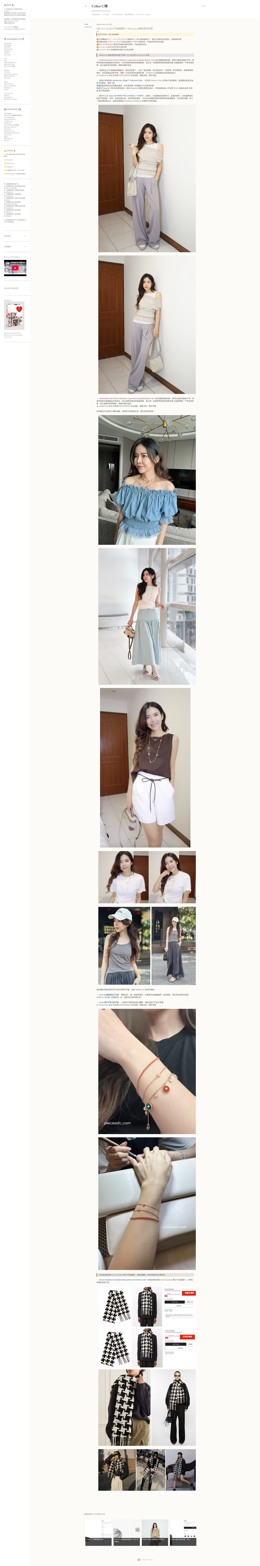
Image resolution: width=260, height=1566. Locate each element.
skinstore (7, 123)
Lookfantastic (9, 117)
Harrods (7, 55)
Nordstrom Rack (10, 99)
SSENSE (7, 47)
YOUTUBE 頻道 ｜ (118, 14)
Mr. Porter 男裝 (9, 66)
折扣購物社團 (107, 44)
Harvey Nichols (10, 119)
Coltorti (7, 72)
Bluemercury (9, 131)
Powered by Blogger (147, 1559)
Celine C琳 (100, 6)
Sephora (7, 129)
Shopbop (7, 43)
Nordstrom (8, 97)
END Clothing (9, 76)
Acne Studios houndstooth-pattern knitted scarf (123, 1280)
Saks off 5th (8, 84)
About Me (140, 14)
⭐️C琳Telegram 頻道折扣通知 (14, 174)
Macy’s (6, 95)
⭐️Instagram (9, 167)
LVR (5, 61)
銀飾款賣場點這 (117, 70)
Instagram (103, 47)
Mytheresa (8, 49)
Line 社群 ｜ (106, 14)
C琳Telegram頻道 (115, 42)
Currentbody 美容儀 (11, 125)
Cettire (6, 70)
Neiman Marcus (10, 127)
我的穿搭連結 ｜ (130, 14)
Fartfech (7, 51)
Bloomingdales (10, 86)
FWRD (6, 53)
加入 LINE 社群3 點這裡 (117, 39)
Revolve (7, 78)
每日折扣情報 (88, 27)
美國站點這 (101, 86)
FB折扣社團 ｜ (96, 14)
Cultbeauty (8, 121)
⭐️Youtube (8, 160)
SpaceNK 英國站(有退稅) (13, 115)
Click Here (8, 337)
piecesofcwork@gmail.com (14, 29)
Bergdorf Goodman (11, 133)
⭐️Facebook (9, 163)
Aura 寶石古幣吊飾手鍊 (109, 1002)
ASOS (6, 89)
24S (5, 59)
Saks (6, 82)
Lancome (7, 135)
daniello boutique (11, 74)
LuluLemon (8, 93)
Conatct (147, 14)
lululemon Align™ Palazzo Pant (128, 80)
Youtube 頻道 (105, 49)
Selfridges (8, 45)
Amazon (7, 88)
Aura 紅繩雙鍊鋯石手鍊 (109, 995)
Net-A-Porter (9, 64)
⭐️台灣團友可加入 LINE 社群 (14, 170)
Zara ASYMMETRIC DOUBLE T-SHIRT (126, 96)
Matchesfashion (10, 62)
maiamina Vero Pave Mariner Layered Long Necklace (124, 60)
